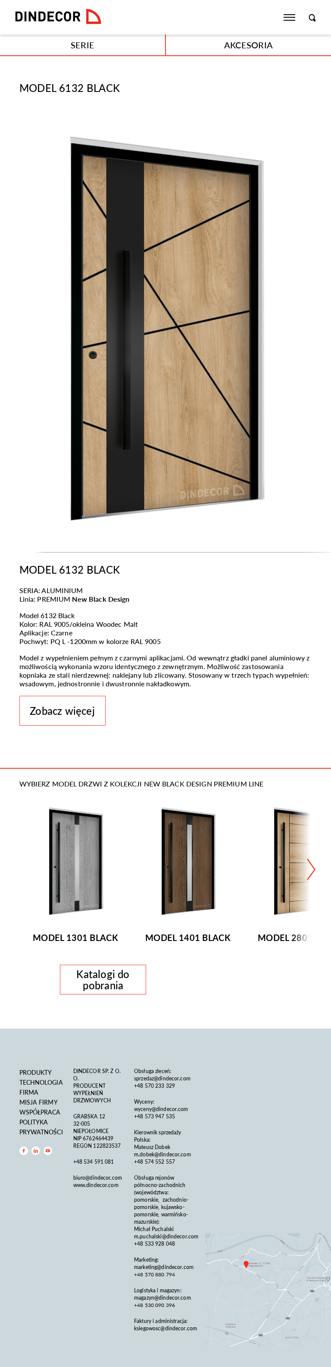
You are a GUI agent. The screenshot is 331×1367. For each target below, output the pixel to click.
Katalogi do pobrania (102, 979)
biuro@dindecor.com (97, 1177)
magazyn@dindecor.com (162, 1297)
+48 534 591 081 (94, 1161)
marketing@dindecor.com (164, 1267)
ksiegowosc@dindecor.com (165, 1328)
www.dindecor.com (96, 1185)
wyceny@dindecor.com (161, 1109)
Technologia (41, 1082)
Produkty (35, 1072)
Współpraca (40, 1112)
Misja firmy (38, 1102)
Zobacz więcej (62, 710)
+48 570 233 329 (155, 1085)
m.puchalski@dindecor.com (166, 1236)
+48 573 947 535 (154, 1116)
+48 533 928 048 (154, 1243)
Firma (29, 1092)
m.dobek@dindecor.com (162, 1154)
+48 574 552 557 (154, 1161)
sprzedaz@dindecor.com (162, 1078)
